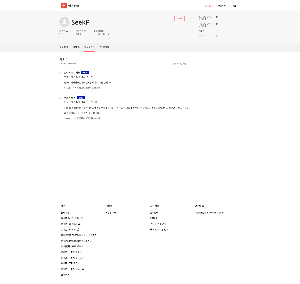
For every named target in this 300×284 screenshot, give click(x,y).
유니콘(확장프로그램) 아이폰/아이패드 (79, 235)
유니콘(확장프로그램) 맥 (72, 246)
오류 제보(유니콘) (85, 76)
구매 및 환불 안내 (158, 223)
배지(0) (76, 47)
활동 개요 (63, 47)
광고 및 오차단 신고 (159, 229)
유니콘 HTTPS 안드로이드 (73, 257)
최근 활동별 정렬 (179, 64)
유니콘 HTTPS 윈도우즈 (72, 268)
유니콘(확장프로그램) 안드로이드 (76, 240)
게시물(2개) (89, 47)
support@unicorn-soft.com (209, 212)
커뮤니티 (222, 5)
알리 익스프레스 (72, 72)
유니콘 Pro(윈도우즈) (71, 223)
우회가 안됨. (70, 97)
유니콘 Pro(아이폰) (70, 229)
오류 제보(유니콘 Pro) (87, 101)
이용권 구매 (110, 212)
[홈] (64, 5)
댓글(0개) (104, 47)
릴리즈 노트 (66, 274)
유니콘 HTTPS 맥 (69, 263)
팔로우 (179, 18)
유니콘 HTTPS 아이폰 (71, 252)
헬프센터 (209, 5)
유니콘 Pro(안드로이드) (72, 218)
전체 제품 (65, 212)
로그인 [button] (233, 5)
